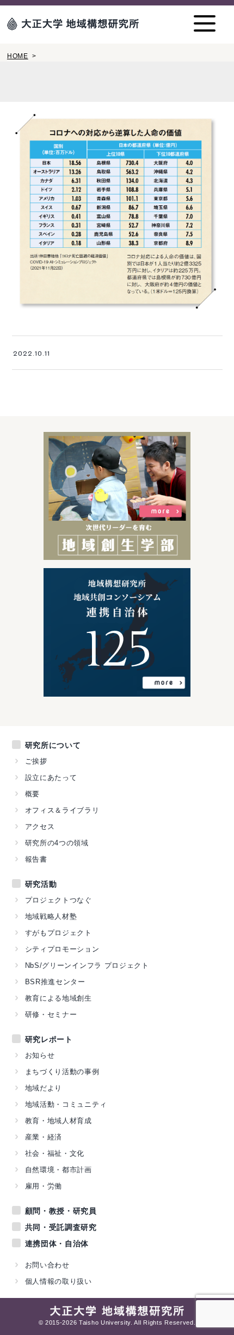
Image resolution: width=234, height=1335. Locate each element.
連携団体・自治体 (57, 1243)
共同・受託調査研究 (61, 1227)
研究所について (53, 745)
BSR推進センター (55, 982)
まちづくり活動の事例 (62, 1072)
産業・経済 (44, 1137)
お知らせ (40, 1055)
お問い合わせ (47, 1265)
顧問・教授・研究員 (61, 1210)
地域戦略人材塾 (51, 916)
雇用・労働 (44, 1186)
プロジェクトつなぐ (58, 900)
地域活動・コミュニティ (66, 1104)
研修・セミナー (51, 1014)
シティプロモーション (62, 949)
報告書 (36, 859)
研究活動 (41, 884)
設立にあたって (51, 777)
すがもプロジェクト (58, 933)
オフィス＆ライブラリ (62, 810)
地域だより (44, 1088)
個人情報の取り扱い (58, 1281)
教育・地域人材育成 (58, 1121)
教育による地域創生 (58, 998)
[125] (117, 690)
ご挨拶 (36, 761)
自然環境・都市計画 (58, 1170)
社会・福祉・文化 (55, 1153)
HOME (17, 56)
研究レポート (49, 1039)
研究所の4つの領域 (57, 843)
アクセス (40, 826)
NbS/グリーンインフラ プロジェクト (87, 965)
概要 (32, 794)
